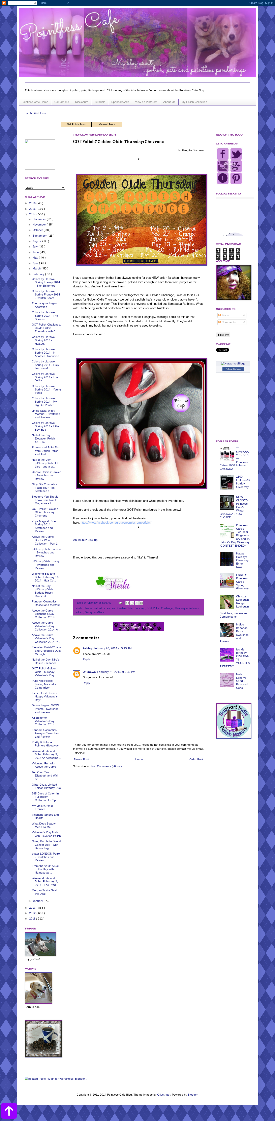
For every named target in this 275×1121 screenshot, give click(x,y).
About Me (169, 101)
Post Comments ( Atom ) (106, 766)
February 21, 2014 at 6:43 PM (116, 671)
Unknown (89, 671)
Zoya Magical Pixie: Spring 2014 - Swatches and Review (44, 526)
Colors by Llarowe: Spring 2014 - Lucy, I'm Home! (46, 365)
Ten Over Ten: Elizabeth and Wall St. (45, 776)
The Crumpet (114, 295)
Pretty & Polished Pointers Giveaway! (45, 744)
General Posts (107, 124)
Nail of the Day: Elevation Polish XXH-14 (43, 438)
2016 (32, 203)
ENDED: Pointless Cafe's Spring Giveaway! (242, 581)
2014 (32, 214)
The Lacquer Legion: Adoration (45, 305)
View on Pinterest (146, 101)
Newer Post (81, 759)
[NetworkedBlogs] (233, 363)
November (40, 224)
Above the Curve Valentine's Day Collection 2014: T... (46, 614)
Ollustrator (163, 1094)
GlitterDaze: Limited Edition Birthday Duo (46, 786)
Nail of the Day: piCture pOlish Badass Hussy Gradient (42, 591)
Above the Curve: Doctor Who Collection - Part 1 (45, 540)
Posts (225, 315)
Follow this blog (233, 369)
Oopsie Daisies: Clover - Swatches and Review (46, 475)
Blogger (192, 1094)
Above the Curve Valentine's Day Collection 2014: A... (46, 626)
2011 (32, 918)
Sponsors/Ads (120, 101)
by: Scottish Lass (35, 113)
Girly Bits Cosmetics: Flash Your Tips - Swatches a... (45, 488)
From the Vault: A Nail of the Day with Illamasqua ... (45, 869)
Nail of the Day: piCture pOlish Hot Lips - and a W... (45, 463)
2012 (32, 913)
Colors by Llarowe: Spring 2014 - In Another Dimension (45, 353)
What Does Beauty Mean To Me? (44, 825)
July (35, 246)
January (38, 900)
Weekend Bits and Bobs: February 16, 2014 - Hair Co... (45, 577)
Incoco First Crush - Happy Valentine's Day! (45, 696)
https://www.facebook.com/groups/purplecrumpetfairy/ (116, 522)
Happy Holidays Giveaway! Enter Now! (242, 560)
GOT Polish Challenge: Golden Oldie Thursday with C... (46, 328)
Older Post (196, 759)
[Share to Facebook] (141, 603)
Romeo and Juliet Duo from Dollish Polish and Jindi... (46, 451)
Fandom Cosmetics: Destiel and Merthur (46, 603)
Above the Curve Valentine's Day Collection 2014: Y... (46, 638)
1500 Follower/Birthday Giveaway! (243, 481)
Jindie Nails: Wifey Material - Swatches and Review (46, 414)
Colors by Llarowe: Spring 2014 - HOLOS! (44, 340)
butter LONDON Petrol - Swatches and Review (46, 857)
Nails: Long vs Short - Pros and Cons (242, 681)
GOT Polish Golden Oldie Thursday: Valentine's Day (44, 672)
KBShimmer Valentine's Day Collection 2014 (43, 721)
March (37, 268)
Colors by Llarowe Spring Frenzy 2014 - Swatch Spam (46, 294)
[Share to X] (137, 603)
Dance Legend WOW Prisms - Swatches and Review (45, 709)
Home (139, 759)
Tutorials (99, 101)
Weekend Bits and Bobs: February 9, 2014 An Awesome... (46, 754)
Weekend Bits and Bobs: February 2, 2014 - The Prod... (45, 882)
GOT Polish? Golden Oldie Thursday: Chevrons (45, 512)
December (40, 219)
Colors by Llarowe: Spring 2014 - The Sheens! (45, 316)
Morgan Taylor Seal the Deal (44, 892)
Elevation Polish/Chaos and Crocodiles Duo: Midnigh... (46, 651)
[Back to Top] (9, 1111)
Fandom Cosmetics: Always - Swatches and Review (45, 733)
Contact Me (61, 101)
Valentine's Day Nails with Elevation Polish (46, 834)
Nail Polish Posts (76, 124)
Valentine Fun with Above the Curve (44, 765)
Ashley (87, 648)
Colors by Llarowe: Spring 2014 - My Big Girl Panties (44, 402)
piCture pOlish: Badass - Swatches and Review (46, 552)
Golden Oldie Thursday (131, 608)
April (36, 263)
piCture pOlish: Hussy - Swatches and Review (45, 565)
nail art (79, 612)
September (40, 235)
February (39, 274)
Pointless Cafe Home (35, 101)
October (38, 230)
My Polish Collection (194, 101)
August (37, 241)
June (36, 252)
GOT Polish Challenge (160, 608)
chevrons (110, 608)
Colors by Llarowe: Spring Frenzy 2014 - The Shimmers (46, 282)
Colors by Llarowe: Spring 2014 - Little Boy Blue (45, 426)
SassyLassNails (94, 612)
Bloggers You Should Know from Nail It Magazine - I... (45, 500)
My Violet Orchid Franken (42, 807)
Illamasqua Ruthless (187, 608)
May (36, 257)
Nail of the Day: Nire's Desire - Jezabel (45, 661)
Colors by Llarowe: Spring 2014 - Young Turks (46, 389)
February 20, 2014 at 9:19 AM (112, 648)
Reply (86, 659)
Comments (228, 322)
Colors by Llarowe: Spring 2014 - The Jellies (45, 377)
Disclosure (81, 101)
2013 (32, 907)
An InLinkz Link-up (85, 540)
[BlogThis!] (132, 603)
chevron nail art (93, 608)
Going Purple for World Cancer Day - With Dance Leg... (46, 845)
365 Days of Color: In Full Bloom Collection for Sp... (45, 797)
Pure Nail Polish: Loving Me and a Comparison (44, 684)
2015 (32, 208)
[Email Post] (120, 602)
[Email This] (127, 603)
